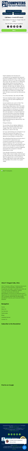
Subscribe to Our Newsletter (14, 11)
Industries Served (5, 317)
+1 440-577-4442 (17, 17)
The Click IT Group (17, 425)
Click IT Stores (16, 426)
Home (3, 307)
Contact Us (4, 319)
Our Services (4, 311)
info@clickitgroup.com (14, 430)
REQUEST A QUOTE (20, 13)
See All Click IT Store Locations (14, 23)
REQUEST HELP (7, 13)
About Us (3, 309)
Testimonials (4, 313)
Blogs (2, 315)
